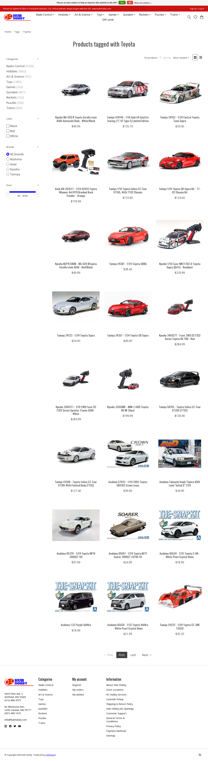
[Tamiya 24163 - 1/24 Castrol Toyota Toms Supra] (179, 89)
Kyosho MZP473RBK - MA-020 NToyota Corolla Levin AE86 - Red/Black (76, 265)
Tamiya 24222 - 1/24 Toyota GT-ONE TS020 (180, 626)
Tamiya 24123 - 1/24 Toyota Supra (76, 335)
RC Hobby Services (116, 694)
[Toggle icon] (189, 17)
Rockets (11, 97)
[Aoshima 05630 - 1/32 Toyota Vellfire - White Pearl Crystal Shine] (128, 596)
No (130, 3)
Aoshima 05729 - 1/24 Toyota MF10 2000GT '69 (76, 555)
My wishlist (78, 694)
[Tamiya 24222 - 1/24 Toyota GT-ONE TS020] (179, 596)
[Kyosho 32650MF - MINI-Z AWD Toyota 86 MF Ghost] (128, 378)
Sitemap (110, 735)
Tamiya (15, 174)
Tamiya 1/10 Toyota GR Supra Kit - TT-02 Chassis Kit (180, 190)
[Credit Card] (200, 755)
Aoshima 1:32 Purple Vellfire (76, 625)
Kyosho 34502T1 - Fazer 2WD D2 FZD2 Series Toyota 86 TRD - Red (180, 337)
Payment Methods (116, 730)
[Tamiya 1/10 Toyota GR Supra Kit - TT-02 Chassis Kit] (179, 160)
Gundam (12, 92)
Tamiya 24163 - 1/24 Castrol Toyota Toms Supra (179, 119)
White (14, 136)
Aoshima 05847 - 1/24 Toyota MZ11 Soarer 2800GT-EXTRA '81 (128, 555)
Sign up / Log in (197, 8)
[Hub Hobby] (17, 17)
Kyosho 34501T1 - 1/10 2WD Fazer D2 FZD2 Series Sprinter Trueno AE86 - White (76, 410)
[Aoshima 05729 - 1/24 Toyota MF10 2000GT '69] (76, 525)
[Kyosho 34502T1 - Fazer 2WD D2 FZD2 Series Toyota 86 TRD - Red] (179, 307)
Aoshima (16, 159)
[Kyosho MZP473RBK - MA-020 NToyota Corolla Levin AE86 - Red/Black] (76, 235)
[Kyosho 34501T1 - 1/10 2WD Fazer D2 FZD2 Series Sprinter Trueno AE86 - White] (76, 378)
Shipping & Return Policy (119, 704)
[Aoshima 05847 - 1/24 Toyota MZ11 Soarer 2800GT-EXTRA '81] (128, 525)
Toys (9, 82)
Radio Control (15, 66)
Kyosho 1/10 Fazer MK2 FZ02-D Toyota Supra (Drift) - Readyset (179, 265)
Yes (122, 3)
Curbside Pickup (115, 699)
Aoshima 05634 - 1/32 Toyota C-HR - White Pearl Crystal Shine (180, 555)
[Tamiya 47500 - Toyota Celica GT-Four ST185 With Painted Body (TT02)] (76, 453)
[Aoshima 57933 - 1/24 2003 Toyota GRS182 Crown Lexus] (128, 453)
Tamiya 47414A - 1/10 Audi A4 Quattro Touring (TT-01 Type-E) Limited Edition (128, 119)
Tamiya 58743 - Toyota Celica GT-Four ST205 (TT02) (180, 408)
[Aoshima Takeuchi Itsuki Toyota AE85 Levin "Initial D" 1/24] (179, 453)
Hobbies (11, 71)
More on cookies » (142, 3)
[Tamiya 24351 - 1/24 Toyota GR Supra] (128, 307)
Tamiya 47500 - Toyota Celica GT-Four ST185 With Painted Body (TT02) (76, 483)
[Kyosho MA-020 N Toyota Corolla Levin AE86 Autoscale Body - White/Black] (76, 89)
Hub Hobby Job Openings (120, 708)
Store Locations (115, 689)
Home (8, 31)
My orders (78, 689)
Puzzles (11, 103)
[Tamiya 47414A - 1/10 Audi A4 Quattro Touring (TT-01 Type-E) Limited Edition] (128, 89)
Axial (13, 164)
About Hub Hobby (116, 685)
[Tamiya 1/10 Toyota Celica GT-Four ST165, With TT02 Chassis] (128, 160)
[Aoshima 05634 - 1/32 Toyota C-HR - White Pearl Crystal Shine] (179, 525)
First (122, 655)
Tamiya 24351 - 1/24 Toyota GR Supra (128, 335)
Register (76, 685)
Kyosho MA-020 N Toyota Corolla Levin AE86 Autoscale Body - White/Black (76, 119)
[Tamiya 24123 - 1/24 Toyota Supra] (76, 307)
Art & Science (15, 76)
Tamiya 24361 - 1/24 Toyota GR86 (128, 264)
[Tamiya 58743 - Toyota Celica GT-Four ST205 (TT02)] (179, 378)
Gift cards (108, 19)
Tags (17, 31)
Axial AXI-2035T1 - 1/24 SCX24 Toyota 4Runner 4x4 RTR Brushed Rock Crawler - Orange (76, 192)
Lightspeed (50, 755)
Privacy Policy (113, 726)
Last (133, 655)
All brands (17, 154)
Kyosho (15, 169)
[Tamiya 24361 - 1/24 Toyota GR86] (128, 235)
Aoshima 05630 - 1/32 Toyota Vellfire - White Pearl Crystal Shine (127, 626)
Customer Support (116, 713)
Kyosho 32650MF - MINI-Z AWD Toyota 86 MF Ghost (128, 408)
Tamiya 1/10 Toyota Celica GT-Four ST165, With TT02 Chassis (128, 190)
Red (12, 131)
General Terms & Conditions (115, 719)
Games (10, 87)
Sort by (167, 57)
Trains (10, 108)
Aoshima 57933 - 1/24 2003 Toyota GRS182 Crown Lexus (127, 483)
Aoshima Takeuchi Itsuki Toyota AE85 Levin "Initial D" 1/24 (179, 483)
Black (13, 126)
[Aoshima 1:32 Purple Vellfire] (76, 596)
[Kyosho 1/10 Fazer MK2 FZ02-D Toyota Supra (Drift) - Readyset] (179, 235)
